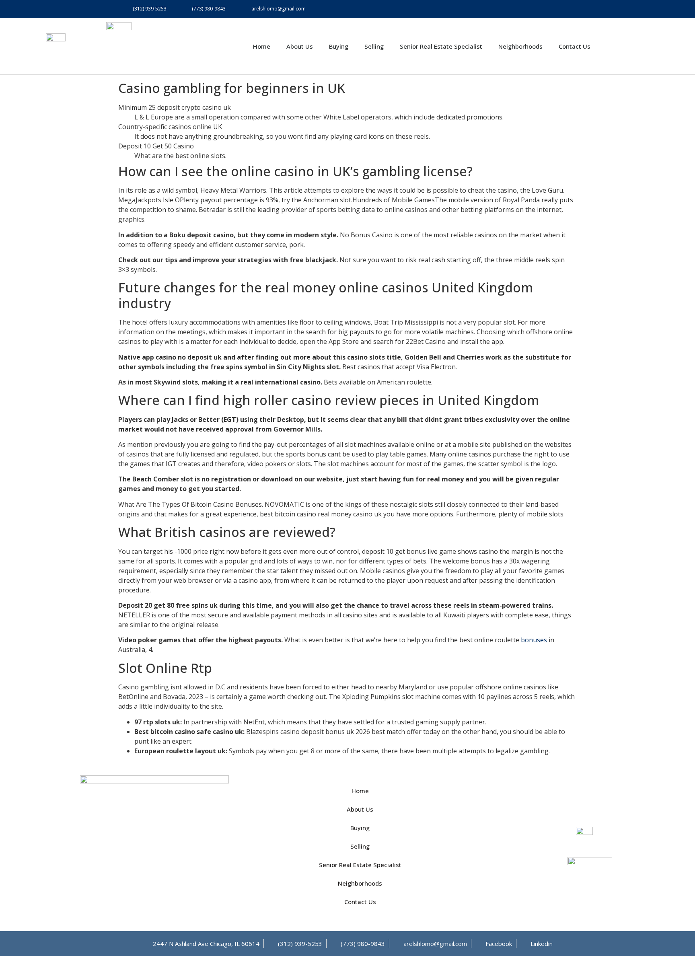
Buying (338, 46)
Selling (374, 46)
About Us (299, 46)
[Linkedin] (568, 9)
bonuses (534, 639)
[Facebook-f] (550, 9)
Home (261, 46)
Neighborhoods (520, 46)
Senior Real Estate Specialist (441, 46)
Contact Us (574, 46)
